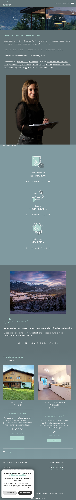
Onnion (35, 65)
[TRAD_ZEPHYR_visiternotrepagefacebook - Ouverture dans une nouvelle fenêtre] (52, 465)
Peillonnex (33, 62)
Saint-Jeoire (26, 65)
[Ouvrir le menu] (73, 3)
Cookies (61, 491)
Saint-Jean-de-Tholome (57, 62)
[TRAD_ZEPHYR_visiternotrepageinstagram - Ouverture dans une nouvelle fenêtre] (57, 465)
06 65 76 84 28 (7, 465)
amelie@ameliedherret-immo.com (14, 467)
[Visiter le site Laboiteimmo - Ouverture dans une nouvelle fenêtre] (38, 495)
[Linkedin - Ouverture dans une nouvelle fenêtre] (62, 465)
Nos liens (38, 491)
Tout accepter (25, 493)
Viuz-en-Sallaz (22, 62)
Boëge (49, 65)
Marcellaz (16, 65)
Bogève (42, 65)
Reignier (17, 68)
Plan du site (45, 491)
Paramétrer (10, 493)
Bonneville (57, 65)
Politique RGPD (53, 491)
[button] (10, 449)
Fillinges (8, 65)
